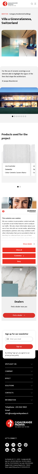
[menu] (35, 4)
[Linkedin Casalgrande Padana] (7, 450)
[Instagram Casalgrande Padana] (13, 445)
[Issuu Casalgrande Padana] (20, 450)
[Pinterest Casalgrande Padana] (26, 445)
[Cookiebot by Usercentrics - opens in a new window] (27, 211)
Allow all (19, 250)
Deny (19, 261)
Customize (18, 255)
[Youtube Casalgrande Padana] (20, 445)
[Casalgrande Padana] (10, 3)
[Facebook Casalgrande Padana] (7, 445)
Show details (27, 244)
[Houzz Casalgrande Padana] (13, 450)
